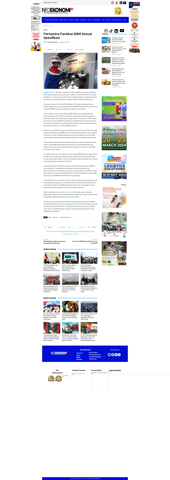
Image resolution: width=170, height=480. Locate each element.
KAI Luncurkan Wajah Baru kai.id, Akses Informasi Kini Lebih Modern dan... (69, 267)
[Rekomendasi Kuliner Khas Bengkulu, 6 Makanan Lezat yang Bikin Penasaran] (106, 71)
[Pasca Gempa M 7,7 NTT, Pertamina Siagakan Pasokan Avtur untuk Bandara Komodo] (70, 279)
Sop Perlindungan (95, 357)
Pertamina (69, 192)
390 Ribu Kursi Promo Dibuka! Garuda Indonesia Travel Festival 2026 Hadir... (89, 288)
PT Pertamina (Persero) (65, 217)
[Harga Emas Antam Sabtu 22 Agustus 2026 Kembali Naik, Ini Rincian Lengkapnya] (106, 49)
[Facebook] (74, 420)
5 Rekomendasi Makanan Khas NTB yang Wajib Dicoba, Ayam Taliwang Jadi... (70, 316)
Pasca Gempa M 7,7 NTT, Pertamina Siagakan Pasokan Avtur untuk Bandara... (70, 288)
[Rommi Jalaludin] (44, 42)
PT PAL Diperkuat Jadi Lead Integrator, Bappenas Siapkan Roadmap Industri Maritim (51, 267)
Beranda (45, 26)
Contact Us (93, 359)
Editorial (79, 359)
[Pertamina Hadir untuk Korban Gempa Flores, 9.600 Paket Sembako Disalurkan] (51, 279)
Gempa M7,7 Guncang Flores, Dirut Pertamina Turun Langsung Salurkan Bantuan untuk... (70, 337)
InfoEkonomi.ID (48, 92)
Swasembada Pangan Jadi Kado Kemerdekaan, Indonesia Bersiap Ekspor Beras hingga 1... (51, 337)
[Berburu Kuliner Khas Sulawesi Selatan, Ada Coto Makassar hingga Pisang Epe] (106, 82)
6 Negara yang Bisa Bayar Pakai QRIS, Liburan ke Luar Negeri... (119, 39)
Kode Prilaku (93, 352)
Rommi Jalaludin (53, 42)
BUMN (50, 26)
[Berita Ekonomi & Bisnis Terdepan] (58, 11)
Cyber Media (78, 356)
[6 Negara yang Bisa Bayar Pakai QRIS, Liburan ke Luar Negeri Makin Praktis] (106, 40)
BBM (50, 217)
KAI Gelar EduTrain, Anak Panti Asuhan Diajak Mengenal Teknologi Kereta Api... (51, 316)
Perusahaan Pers (95, 355)
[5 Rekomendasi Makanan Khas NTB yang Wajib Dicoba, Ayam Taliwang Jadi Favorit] (70, 306)
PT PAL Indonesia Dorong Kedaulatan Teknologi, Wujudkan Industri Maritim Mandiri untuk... (89, 337)
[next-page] (106, 91)
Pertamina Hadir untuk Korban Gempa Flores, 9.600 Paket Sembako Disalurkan (50, 288)
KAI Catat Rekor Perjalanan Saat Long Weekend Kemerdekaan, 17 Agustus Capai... (88, 267)
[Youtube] (83, 420)
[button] (125, 20)
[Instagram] (78, 420)
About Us (79, 353)
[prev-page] (103, 91)
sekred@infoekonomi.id (70, 234)
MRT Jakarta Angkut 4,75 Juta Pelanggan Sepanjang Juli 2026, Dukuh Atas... (89, 316)
